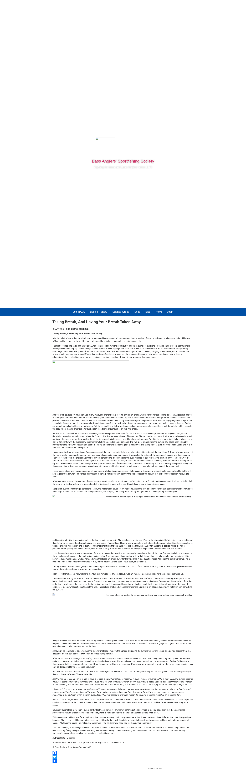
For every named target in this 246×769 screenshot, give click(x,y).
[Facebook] (174, 140)
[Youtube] (189, 140)
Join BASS (79, 311)
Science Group (120, 311)
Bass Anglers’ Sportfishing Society (123, 161)
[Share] (123, 761)
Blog (147, 311)
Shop (137, 311)
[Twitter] (181, 140)
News (159, 311)
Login (170, 311)
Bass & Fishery (98, 311)
